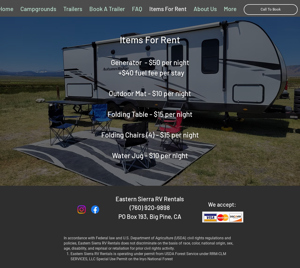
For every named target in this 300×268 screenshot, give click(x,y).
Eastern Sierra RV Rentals (150, 198)
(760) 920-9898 (150, 207)
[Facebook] (95, 209)
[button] (230, 9)
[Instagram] (81, 209)
